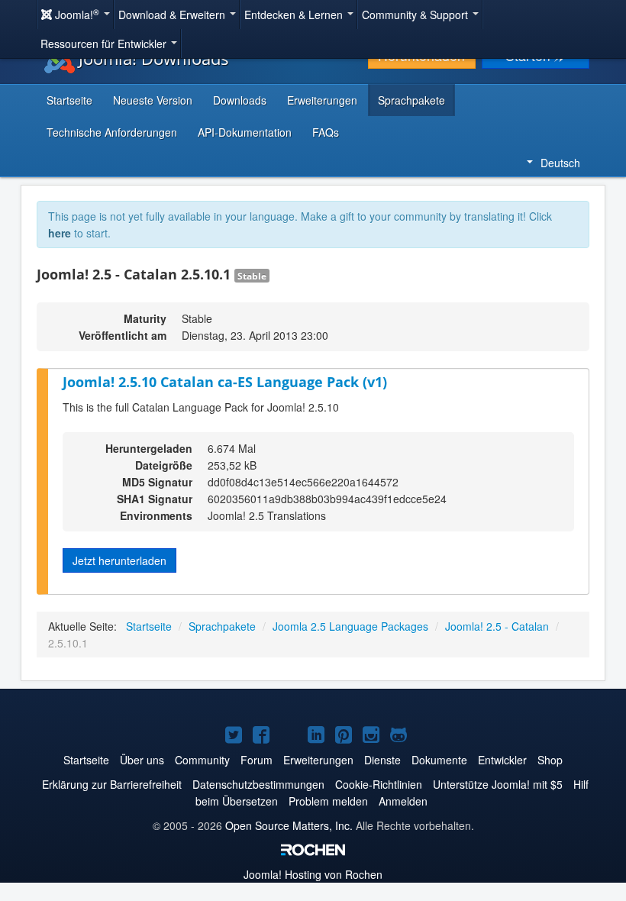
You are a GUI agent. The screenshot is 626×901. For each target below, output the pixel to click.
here (59, 233)
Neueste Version (152, 100)
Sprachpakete (411, 100)
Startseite (69, 100)
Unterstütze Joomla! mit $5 (498, 784)
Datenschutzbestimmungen (258, 784)
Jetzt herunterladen (119, 560)
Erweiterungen (322, 100)
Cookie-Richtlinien (378, 784)
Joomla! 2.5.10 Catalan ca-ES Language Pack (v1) (225, 382)
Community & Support (416, 14)
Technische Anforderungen (112, 132)
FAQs (325, 132)
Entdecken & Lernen (295, 14)
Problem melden (328, 801)
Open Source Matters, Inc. (289, 825)
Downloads (239, 100)
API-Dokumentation (245, 132)
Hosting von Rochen (313, 874)
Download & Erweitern (173, 14)
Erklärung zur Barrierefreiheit (112, 784)
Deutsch (560, 162)
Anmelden (403, 801)
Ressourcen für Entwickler (104, 43)
